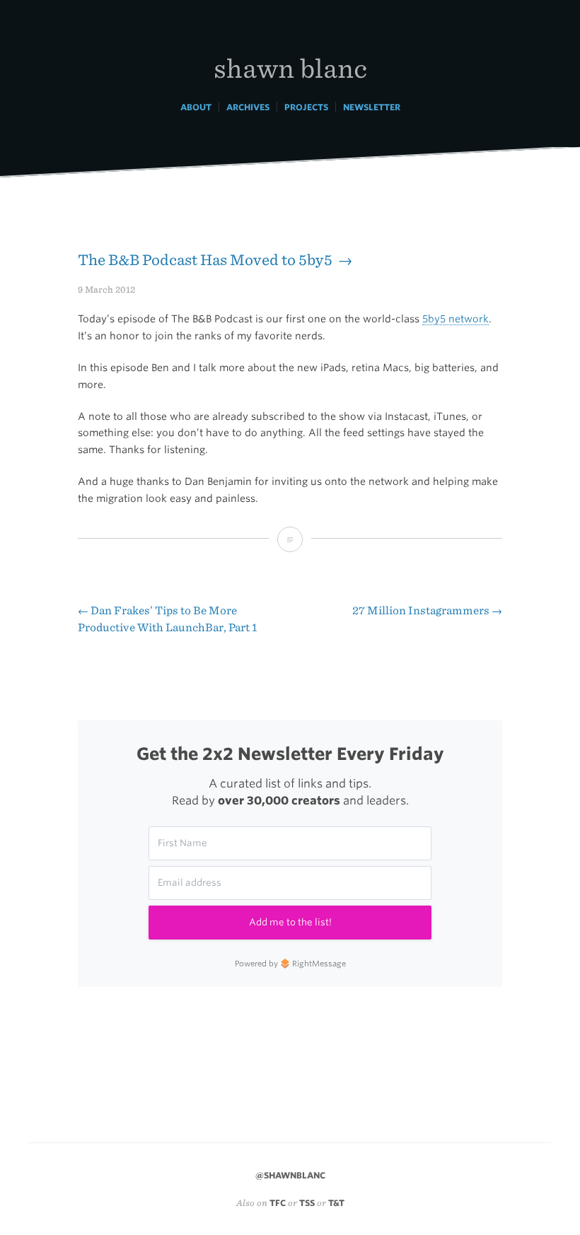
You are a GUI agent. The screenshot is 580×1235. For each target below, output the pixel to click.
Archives (247, 107)
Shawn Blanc (290, 67)
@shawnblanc (290, 1175)
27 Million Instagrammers (427, 610)
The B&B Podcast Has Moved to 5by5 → (215, 260)
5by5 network (455, 318)
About (195, 107)
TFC (277, 1203)
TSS (307, 1203)
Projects (306, 107)
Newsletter (371, 107)
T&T (336, 1203)
